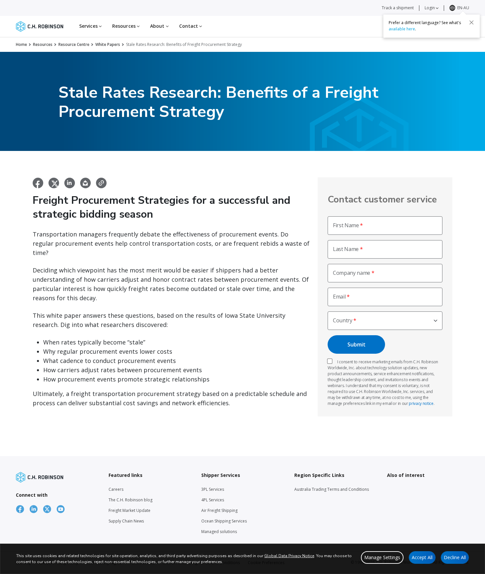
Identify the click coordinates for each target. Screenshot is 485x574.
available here (402, 28)
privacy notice (421, 403)
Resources (42, 44)
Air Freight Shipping (219, 510)
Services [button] (89, 26)
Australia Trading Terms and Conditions (331, 489)
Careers (116, 489)
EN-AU (463, 8)
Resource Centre (73, 44)
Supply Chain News (126, 521)
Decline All (455, 557)
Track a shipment (398, 8)
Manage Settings (382, 557)
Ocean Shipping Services (224, 521)
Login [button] (430, 8)
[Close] (471, 22)
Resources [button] (124, 26)
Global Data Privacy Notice (289, 555)
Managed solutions (219, 531)
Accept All (422, 557)
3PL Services (212, 489)
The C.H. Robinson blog (130, 500)
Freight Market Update (129, 510)
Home (21, 44)
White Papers (107, 44)
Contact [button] (189, 26)
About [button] (158, 26)
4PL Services (212, 500)
